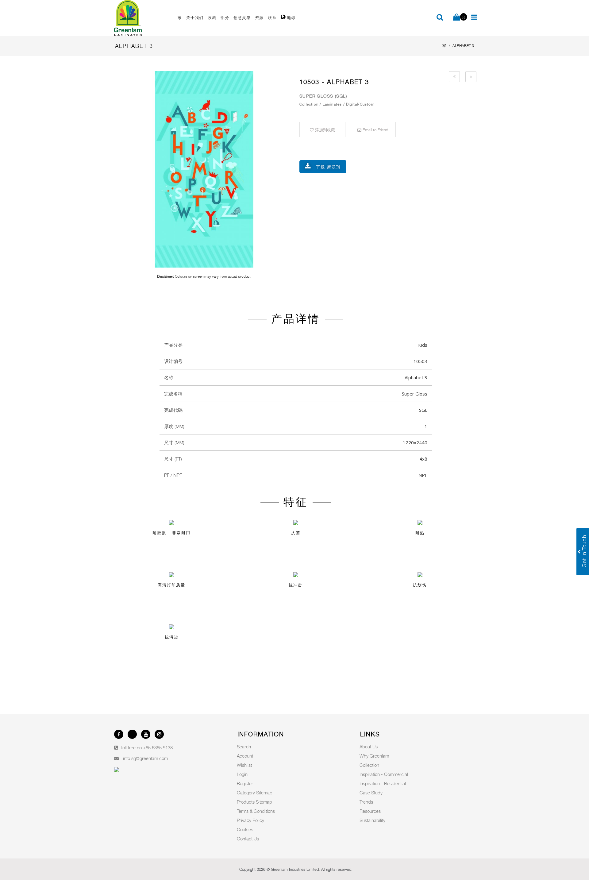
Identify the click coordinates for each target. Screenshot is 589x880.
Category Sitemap (254, 792)
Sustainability (372, 820)
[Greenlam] (142, 18)
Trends (366, 802)
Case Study (371, 792)
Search (244, 746)
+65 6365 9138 (158, 747)
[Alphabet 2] (454, 76)
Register (245, 783)
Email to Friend (374, 129)
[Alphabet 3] (203, 169)
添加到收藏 (324, 129)
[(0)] (456, 17)
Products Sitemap (254, 802)
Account (245, 755)
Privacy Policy (250, 820)
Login (242, 774)
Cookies (245, 829)
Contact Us (248, 838)
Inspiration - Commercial (384, 774)
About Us (369, 746)
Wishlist (244, 765)
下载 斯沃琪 (328, 166)
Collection (369, 765)
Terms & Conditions (256, 811)
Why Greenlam (374, 755)
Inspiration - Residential (383, 783)
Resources (370, 811)
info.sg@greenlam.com (145, 758)
